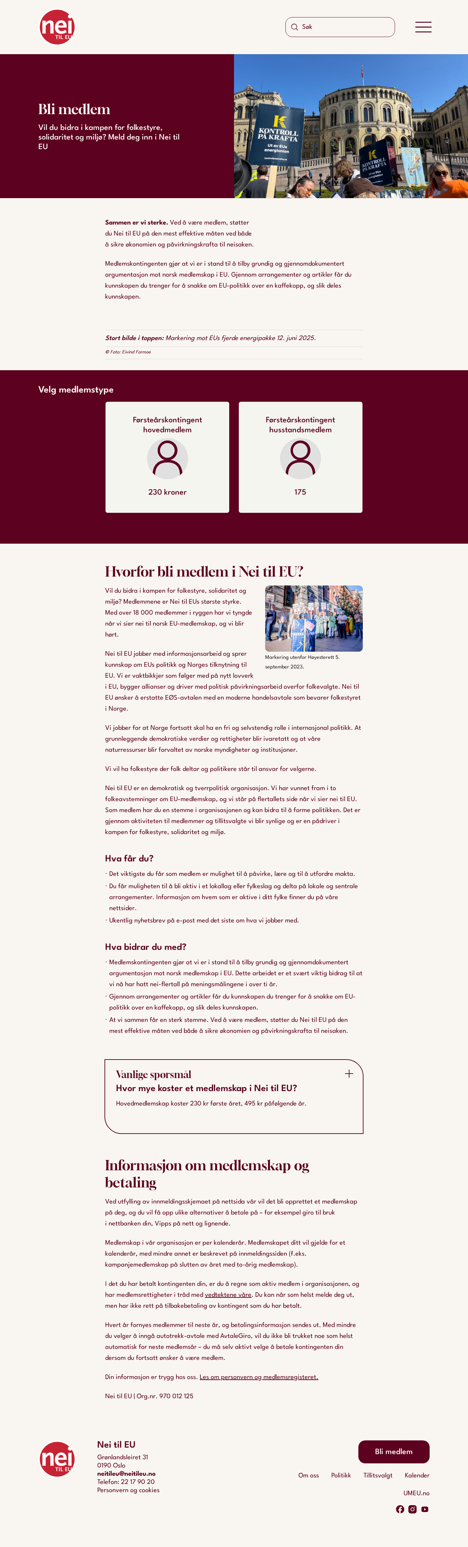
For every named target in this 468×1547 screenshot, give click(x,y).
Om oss (308, 1476)
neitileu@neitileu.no (126, 1474)
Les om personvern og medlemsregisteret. (259, 1377)
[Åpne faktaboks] (349, 1073)
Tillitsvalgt (378, 1476)
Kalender (417, 1476)
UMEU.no (417, 1493)
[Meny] (423, 27)
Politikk (341, 1476)
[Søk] (294, 27)
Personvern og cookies (128, 1490)
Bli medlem (394, 1452)
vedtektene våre (228, 1295)
